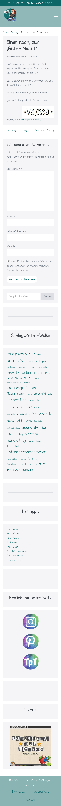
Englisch (44, 361)
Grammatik (34, 378)
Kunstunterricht (36, 393)
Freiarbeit (24, 372)
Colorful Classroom (17, 551)
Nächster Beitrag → (46, 130)
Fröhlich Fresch (15, 560)
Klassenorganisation (21, 388)
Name (11, 216)
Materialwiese (14, 533)
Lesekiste (13, 407)
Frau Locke (12, 546)
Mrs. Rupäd (13, 538)
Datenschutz (41, 791)
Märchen (11, 421)
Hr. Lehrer (12, 542)
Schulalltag (36, 119)
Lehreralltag (16, 400)
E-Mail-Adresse (17, 231)
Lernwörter (34, 400)
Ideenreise (13, 529)
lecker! (50, 394)
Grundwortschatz (14, 383)
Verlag (33, 458)
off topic (25, 420)
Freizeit (38, 373)
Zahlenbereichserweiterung (19, 464)
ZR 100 (42, 464)
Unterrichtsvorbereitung (16, 459)
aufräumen (36, 354)
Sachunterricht (35, 427)
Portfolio (38, 421)
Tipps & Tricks (34, 441)
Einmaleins (30, 361)
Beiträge (25, 119)
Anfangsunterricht (18, 354)
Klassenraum (16, 393)
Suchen (48, 296)
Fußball (10, 378)
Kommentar (14, 168)
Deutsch (15, 360)
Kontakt (30, 800)
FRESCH (48, 373)
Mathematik (41, 414)
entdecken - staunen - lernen (20, 367)
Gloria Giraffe (21, 378)
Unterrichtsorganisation (26, 452)
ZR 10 (35, 464)
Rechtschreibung (13, 428)
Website (11, 246)
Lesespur (36, 407)
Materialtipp (25, 414)
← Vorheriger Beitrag (15, 130)
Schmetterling (15, 434)
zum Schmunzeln (20, 469)
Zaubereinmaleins (16, 555)
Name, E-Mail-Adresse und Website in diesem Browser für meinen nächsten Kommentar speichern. (29, 266)
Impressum (19, 791)
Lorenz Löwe (12, 414)
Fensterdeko (41, 367)
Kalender (26, 382)
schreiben (31, 434)
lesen (25, 406)
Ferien (10, 373)
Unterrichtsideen (14, 446)
